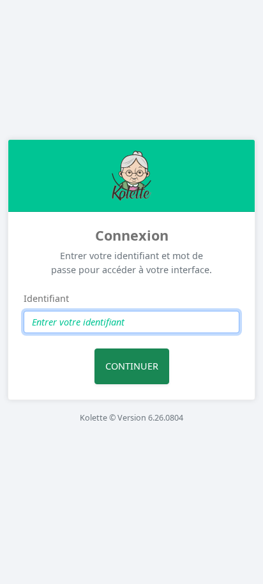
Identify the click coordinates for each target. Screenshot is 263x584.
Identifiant (46, 298)
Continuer (131, 366)
